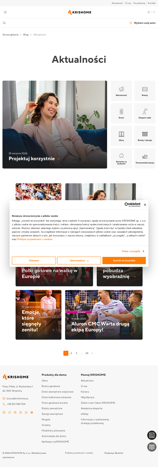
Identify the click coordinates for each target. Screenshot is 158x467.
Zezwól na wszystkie (124, 260)
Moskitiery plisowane (53, 430)
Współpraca (87, 397)
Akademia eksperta (91, 408)
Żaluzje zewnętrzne (52, 414)
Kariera (85, 391)
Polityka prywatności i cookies (79, 453)
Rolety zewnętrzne (52, 408)
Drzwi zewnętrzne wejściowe (57, 391)
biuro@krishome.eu (17, 398)
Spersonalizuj (77, 260)
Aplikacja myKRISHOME (55, 441)
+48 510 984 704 (16, 404)
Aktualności (117, 3)
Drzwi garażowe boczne (55, 402)
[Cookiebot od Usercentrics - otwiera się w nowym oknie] (126, 204)
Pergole (46, 419)
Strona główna (10, 34)
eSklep (84, 414)
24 (86, 353)
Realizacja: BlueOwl (113, 453)
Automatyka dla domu (54, 436)
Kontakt (152, 3)
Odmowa (34, 260)
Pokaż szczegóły (131, 251)
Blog (25, 34)
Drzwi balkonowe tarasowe (56, 397)
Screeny (46, 425)
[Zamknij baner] (145, 205)
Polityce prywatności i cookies (34, 239)
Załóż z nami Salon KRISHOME (98, 402)
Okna (45, 380)
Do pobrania (139, 3)
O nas (128, 3)
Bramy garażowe (51, 386)
